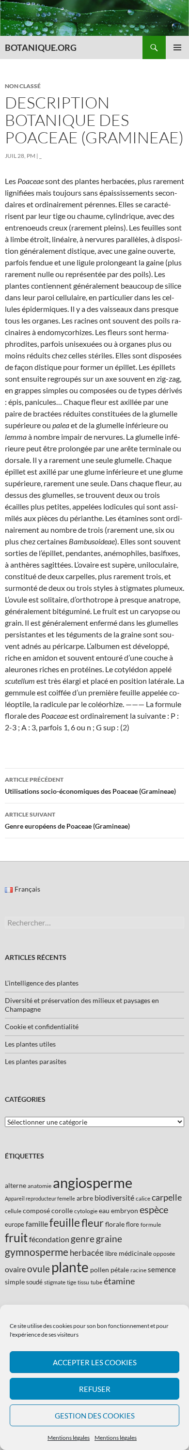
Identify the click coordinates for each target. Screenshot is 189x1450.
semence (162, 1269)
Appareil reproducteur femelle (40, 1198)
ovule (38, 1268)
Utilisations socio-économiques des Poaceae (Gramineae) (90, 785)
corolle (62, 1210)
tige (71, 1282)
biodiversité (114, 1197)
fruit (16, 1238)
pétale (119, 1269)
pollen (99, 1269)
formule (151, 1224)
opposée (164, 1253)
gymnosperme (36, 1252)
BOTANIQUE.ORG (41, 47)
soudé (34, 1282)
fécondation (49, 1239)
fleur (92, 1222)
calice (143, 1198)
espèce (154, 1209)
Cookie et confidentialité (42, 1026)
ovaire (15, 1269)
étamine (119, 1281)
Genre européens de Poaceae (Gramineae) (67, 820)
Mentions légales (68, 1437)
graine (109, 1239)
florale (115, 1224)
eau (104, 1210)
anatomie (39, 1186)
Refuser (94, 1389)
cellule (13, 1211)
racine (138, 1270)
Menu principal (177, 47)
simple (15, 1282)
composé (36, 1210)
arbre (85, 1198)
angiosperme (92, 1182)
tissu (83, 1282)
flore (132, 1224)
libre (111, 1253)
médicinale (135, 1253)
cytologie (85, 1211)
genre (82, 1238)
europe (14, 1224)
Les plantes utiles (30, 1044)
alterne (15, 1185)
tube (96, 1282)
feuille (64, 1222)
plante (70, 1267)
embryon (124, 1210)
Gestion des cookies (95, 1415)
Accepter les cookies (95, 1362)
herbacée (87, 1253)
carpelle (167, 1197)
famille (37, 1223)
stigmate (54, 1282)
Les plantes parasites (35, 1061)
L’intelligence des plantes (42, 983)
